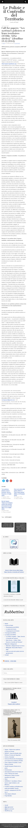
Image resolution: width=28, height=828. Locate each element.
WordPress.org (8, 810)
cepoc (4, 43)
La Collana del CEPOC (10, 634)
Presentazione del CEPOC (12, 627)
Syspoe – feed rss (10, 661)
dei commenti (9, 809)
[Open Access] (14, 562)
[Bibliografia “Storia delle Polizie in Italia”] (14, 696)
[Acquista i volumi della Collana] (14, 612)
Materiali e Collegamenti (11, 644)
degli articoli (9, 807)
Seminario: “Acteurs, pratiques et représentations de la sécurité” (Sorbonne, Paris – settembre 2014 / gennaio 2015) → (20, 527)
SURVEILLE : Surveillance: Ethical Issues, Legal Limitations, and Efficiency (13, 782)
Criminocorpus (8, 769)
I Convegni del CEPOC (10, 632)
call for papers (8, 517)
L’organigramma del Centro (12, 631)
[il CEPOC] (14, 543)
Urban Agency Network (10, 794)
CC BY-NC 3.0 (17, 826)
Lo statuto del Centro (11, 629)
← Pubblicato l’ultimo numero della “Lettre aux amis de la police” (7, 525)
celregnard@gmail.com (8, 399)
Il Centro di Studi (9, 625)
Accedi (6, 805)
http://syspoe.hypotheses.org (9, 63)
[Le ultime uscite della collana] (14, 586)
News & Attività (5, 26)
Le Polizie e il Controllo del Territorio (14, 13)
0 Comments (17, 43)
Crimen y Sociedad (9, 757)
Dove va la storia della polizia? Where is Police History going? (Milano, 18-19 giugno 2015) (19, 492)
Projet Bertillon (8, 795)
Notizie (6, 623)
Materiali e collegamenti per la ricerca (15, 645)
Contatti (7, 655)
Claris (6, 779)
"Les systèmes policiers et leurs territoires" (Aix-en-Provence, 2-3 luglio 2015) (6, 492)
